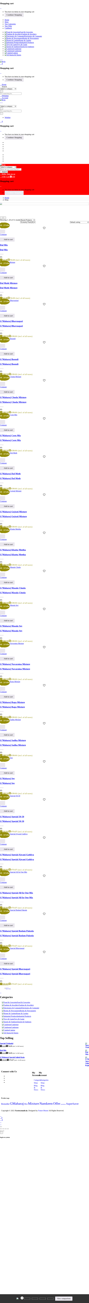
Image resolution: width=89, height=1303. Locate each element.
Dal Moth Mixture (8, 283)
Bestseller (5, 1104)
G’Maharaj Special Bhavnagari (15, 969)
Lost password (10, 161)
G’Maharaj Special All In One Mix (16, 893)
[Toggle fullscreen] (3, 1128)
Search (4, 172)
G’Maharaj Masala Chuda (13, 588)
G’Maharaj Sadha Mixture (13, 740)
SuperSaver (72, 1103)
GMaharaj (17, 1103)
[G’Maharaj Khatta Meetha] (10, 529)
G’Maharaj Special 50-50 (12, 816)
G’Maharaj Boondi (9, 359)
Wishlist (7, 117)
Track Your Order (11, 155)
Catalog (15, 53)
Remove (22, 1298)
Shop (6, 22)
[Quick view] (2, 231)
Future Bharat (43, 1111)
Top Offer (8, 26)
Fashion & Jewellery (29, 34)
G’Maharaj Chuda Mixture (13, 397)
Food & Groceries (26, 32)
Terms (7, 159)
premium (63, 1104)
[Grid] (1, 218)
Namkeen (46, 1103)
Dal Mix (4, 245)
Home (7, 20)
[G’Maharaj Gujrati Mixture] (10, 491)
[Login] (0, 1116)
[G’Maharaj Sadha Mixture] (10, 720)
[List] (4, 218)
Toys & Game (22, 45)
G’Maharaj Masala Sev (11, 626)
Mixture (33, 1103)
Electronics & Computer (33, 36)
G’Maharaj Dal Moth (10, 473)
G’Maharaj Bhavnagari (11, 321)
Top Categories (10, 24)
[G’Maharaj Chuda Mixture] (10, 377)
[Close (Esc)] (8, 1128)
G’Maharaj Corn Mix (10, 435)
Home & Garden (25, 40)
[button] (1, 64)
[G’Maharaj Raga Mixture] (10, 682)
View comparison (64, 1299)
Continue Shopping (14, 15)
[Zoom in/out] (1, 1128)
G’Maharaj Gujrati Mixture (13, 511)
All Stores (17, 55)
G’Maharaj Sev (7, 778)
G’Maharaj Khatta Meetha (13, 550)
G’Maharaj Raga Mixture (12, 702)
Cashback (8, 28)
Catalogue (17, 49)
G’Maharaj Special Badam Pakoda (17, 931)
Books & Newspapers (31, 38)
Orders (7, 157)
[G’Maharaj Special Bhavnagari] (12, 948)
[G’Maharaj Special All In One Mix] (13, 872)
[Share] (5, 1128)
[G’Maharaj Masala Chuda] (10, 567)
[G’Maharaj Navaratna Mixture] (12, 643)
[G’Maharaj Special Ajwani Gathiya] (13, 834)
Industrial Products (27, 42)
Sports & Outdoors (27, 47)
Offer (56, 1103)
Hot (26, 1104)
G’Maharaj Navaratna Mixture (15, 664)
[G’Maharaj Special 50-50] (10, 796)
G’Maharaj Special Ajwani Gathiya (17, 854)
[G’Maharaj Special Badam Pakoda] (13, 910)
